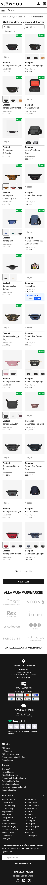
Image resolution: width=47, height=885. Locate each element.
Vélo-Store (29, 832)
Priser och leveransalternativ (14, 786)
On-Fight (6, 838)
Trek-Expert (30, 823)
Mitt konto (6, 748)
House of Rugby (9, 826)
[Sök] (9, 10)
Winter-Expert (31, 835)
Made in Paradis (9, 832)
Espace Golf (7, 811)
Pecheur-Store (31, 802)
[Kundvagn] (44, 4)
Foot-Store (6, 814)
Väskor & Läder (24, 16)
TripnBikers (30, 829)
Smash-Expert (31, 808)
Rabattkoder (7, 760)
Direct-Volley (7, 808)
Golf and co (7, 820)
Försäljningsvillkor (10, 774)
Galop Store (7, 817)
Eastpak (6, 62)
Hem (4, 16)
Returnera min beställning (13, 757)
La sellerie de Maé (10, 829)
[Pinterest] (24, 880)
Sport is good (30, 817)
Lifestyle (12, 16)
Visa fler (23, 581)
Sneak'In (28, 811)
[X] (30, 880)
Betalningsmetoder (10, 783)
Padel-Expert (30, 799)
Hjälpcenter (7, 751)
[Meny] (3, 11)
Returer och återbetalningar (14, 777)
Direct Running (8, 805)
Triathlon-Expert (32, 826)
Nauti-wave (7, 835)
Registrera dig (23, 863)
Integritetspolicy (9, 789)
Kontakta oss (23, 669)
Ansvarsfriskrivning (10, 780)
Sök (13, 10)
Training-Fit (30, 820)
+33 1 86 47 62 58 (23, 677)
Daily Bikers (7, 802)
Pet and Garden (32, 805)
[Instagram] (18, 880)
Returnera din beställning (23, 716)
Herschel (29, 420)
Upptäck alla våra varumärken (23, 647)
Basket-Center (8, 799)
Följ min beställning (10, 754)
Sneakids (29, 814)
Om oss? (6, 769)
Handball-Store (9, 823)
